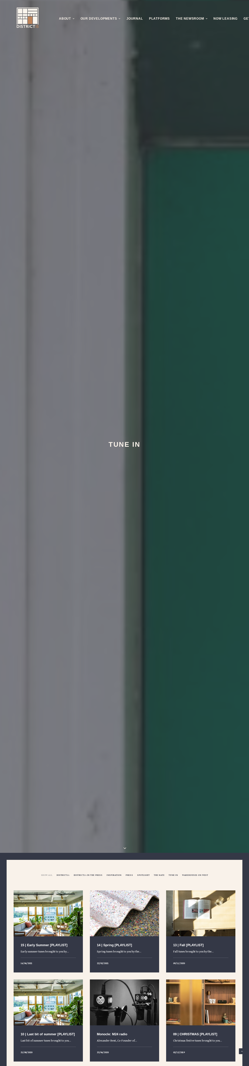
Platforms (159, 18)
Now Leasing (225, 18)
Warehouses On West (195, 875)
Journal (134, 18)
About (65, 18)
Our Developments (99, 18)
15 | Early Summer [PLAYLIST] (44, 945)
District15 (63, 875)
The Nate (159, 875)
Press (129, 875)
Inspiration (114, 875)
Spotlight (143, 875)
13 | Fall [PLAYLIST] (188, 945)
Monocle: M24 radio (112, 1034)
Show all (46, 875)
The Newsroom (190, 18)
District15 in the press (88, 875)
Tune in (173, 875)
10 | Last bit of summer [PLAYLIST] (48, 1034)
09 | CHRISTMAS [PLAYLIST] (195, 1034)
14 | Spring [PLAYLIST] (114, 945)
